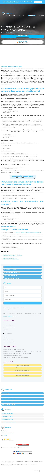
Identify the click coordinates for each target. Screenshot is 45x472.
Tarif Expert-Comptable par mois (22, 375)
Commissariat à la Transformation (10, 323)
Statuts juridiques (8, 333)
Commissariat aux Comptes (8, 327)
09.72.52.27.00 (40, 15)
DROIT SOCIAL (6, 337)
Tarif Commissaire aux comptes (22, 365)
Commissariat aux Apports (8, 325)
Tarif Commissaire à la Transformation (22, 370)
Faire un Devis (38, 2)
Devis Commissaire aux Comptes (12, 272)
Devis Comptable (8, 267)
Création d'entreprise (7, 331)
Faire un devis (32, 15)
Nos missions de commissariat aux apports (11, 254)
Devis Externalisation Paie (10, 269)
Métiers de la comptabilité (8, 341)
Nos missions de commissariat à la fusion (11, 256)
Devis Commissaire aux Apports (12, 275)
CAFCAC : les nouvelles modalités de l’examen (12, 355)
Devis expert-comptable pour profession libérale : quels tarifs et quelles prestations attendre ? (22, 351)
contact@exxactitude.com (11, 311)
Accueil (5, 15)
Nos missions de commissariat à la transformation (12, 255)
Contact (21, 15)
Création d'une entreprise (7, 413)
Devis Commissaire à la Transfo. (12, 278)
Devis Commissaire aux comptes (8, 226)
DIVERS (4, 335)
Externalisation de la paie (8, 339)
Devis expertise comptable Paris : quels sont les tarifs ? (14, 349)
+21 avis (23, 42)
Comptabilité (5, 329)
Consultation (15, 15)
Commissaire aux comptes (7, 416)
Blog (26, 15)
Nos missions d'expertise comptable (10, 258)
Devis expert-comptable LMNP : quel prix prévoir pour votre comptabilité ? (18, 353)
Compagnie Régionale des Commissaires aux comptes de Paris (28, 232)
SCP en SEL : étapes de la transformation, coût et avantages (15, 357)
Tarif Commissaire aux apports (22, 367)
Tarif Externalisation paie (22, 373)
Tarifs (9, 15)
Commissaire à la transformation (9, 422)
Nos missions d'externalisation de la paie (11, 259)
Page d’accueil (24, 224)
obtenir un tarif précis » (22, 37)
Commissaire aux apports (7, 419)
